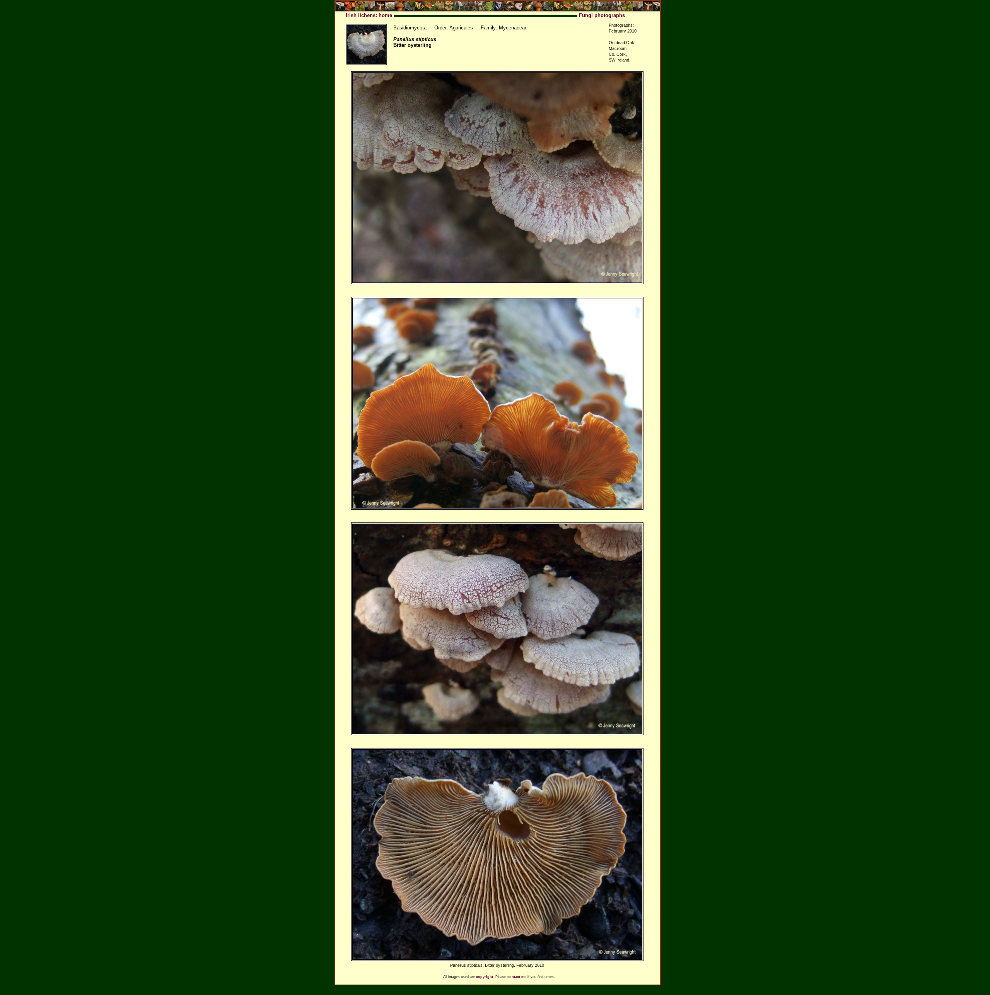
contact (513, 977)
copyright (484, 977)
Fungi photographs (602, 15)
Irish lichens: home (369, 15)
